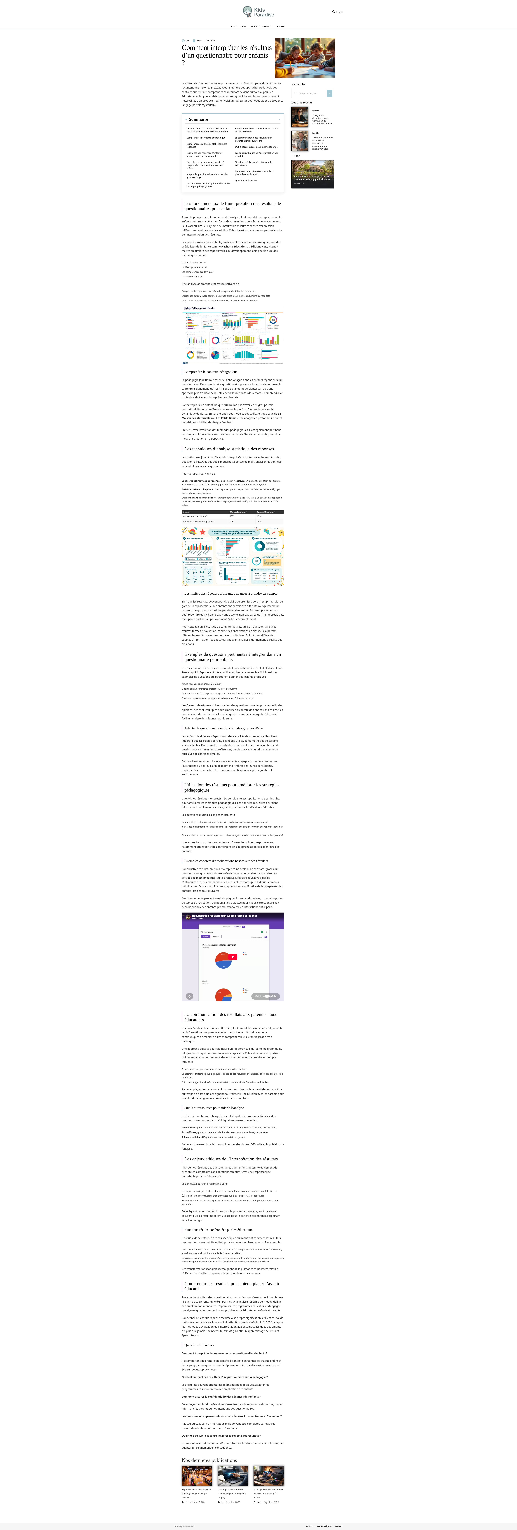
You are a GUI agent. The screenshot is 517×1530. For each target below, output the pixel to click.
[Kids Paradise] (258, 12)
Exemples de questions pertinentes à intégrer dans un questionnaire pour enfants (205, 165)
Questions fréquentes (246, 180)
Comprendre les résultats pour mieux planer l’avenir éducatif (254, 173)
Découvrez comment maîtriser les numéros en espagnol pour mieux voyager (323, 143)
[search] (333, 11)
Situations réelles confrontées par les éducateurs (254, 164)
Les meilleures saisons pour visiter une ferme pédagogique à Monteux (312, 178)
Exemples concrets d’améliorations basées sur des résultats (256, 130)
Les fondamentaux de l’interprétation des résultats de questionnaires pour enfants (207, 130)
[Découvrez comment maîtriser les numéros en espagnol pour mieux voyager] (299, 141)
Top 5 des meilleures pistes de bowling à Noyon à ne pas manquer (196, 1493)
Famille (315, 111)
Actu (184, 1502)
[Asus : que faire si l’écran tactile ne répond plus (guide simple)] (233, 1476)
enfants (231, 83)
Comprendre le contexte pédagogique (205, 137)
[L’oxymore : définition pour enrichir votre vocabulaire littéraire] (299, 117)
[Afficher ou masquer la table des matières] (244, 119)
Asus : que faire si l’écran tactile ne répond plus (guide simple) (232, 1493)
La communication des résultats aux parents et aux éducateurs (253, 139)
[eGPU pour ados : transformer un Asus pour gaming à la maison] (269, 1476)
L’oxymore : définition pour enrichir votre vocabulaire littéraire (322, 119)
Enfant (258, 1502)
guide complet (240, 101)
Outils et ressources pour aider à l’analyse (256, 146)
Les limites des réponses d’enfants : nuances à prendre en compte (204, 154)
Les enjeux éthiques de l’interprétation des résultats (256, 154)
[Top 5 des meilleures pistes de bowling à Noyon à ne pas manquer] (197, 1476)
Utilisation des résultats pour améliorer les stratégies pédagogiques (208, 185)
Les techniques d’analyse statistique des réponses (206, 145)
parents (206, 96)
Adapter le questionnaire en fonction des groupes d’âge (207, 176)
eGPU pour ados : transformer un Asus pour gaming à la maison (268, 1493)
